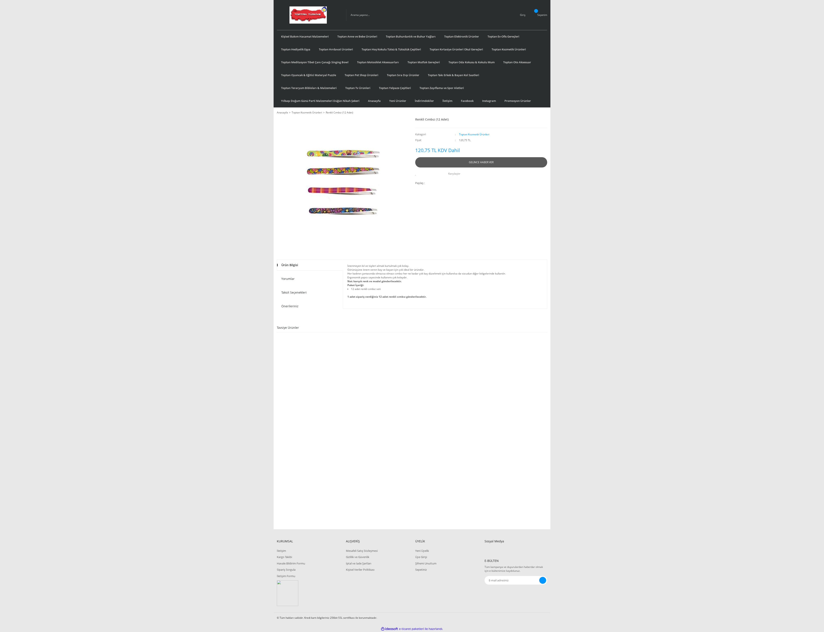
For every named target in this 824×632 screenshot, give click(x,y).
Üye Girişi (421, 557)
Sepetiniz (421, 570)
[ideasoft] (389, 629)
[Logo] (308, 15)
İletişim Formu (286, 576)
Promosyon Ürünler (517, 101)
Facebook (467, 101)
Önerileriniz (289, 306)
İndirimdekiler (424, 101)
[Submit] (542, 580)
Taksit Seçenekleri (294, 292)
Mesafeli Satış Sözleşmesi (362, 551)
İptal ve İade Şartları (358, 563)
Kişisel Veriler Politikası (360, 570)
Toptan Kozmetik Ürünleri (474, 134)
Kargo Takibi (284, 557)
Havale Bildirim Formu (291, 563)
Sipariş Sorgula (286, 570)
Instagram (489, 101)
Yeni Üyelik (422, 551)
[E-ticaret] (411, 629)
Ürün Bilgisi (289, 265)
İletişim (447, 101)
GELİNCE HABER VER (481, 162)
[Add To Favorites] (416, 173)
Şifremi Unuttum (425, 563)
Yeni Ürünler (397, 101)
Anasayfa (374, 101)
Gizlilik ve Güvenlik (357, 557)
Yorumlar (288, 279)
